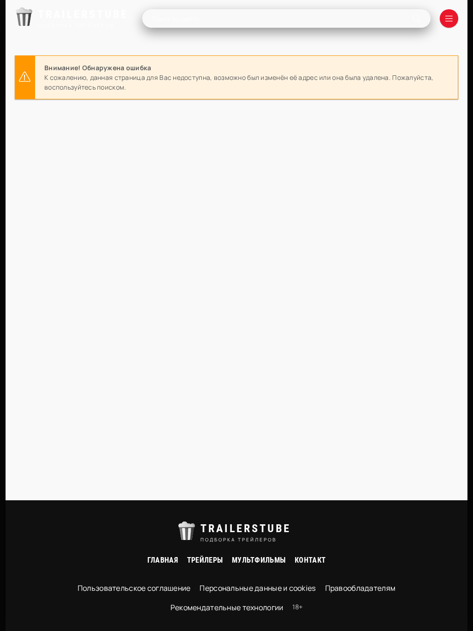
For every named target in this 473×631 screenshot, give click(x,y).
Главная (162, 560)
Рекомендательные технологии (227, 607)
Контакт (310, 560)
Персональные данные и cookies (257, 588)
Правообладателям (360, 588)
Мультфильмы (258, 560)
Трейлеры (205, 560)
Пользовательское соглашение (134, 588)
